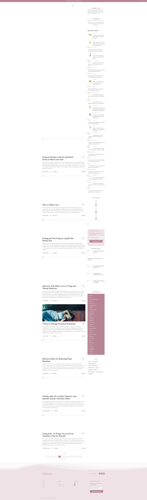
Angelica (94, 125)
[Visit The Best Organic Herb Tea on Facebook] (96, 211)
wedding (91, 349)
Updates (59, 486)
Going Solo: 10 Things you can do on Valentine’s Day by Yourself (57, 434)
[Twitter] (102, 474)
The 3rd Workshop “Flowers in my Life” (98, 252)
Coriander (94, 33)
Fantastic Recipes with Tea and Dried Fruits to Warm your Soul (57, 158)
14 (74, 456)
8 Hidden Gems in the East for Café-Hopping (99, 281)
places (90, 332)
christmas (91, 303)
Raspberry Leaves (96, 112)
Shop (59, 483)
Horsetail (94, 47)
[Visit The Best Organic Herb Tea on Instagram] (96, 218)
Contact (43, 484)
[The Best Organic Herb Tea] (73, 5)
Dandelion (95, 79)
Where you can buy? (61, 484)
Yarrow (94, 40)
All (50, 171)
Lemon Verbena (95, 60)
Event (90, 311)
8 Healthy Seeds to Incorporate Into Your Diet (98, 274)
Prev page (64, 453)
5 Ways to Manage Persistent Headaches (59, 324)
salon (90, 340)
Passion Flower (96, 92)
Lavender (94, 169)
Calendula (94, 67)
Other (90, 330)
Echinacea (94, 140)
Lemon (94, 163)
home (90, 320)
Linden (94, 73)
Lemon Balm (95, 146)
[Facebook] (101, 498)
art (51, 448)
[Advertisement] (63, 18)
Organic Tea (91, 328)
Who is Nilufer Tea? (50, 205)
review (90, 338)
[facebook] (100, 474)
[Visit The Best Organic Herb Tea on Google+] (96, 205)
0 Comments (55, 171)
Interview (91, 322)
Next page (63, 459)
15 (76, 456)
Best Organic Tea (92, 299)
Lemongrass (95, 181)
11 (68, 456)
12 (70, 456)
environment (91, 309)
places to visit (92, 334)
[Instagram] (104, 474)
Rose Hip (94, 151)
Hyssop (94, 53)
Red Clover (95, 99)
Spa (90, 344)
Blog (43, 487)
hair (90, 316)
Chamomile (95, 175)
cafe (90, 301)
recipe (90, 336)
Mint (93, 157)
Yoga (90, 353)
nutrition (91, 326)
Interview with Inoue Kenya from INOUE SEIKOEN (95, 259)
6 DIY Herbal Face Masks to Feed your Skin (98, 266)
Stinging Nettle (95, 105)
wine (90, 351)
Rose (94, 188)
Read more (83, 171)
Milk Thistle (95, 133)
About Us (43, 483)
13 (72, 456)
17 (80, 456)
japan (90, 324)
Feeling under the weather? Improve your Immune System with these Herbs (59, 397)
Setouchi (91, 342)
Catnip (94, 86)
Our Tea (43, 486)
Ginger (94, 120)
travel (90, 346)
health (90, 318)
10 (65, 456)
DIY (90, 307)
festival (90, 313)
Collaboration (92, 305)
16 (78, 456)
